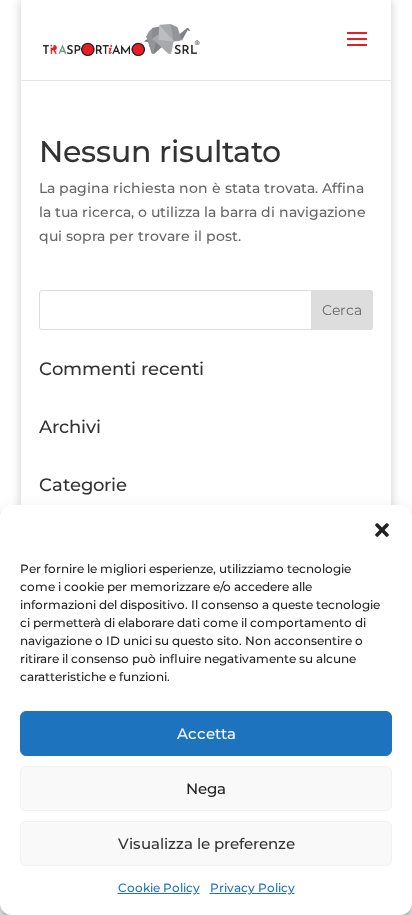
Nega (206, 788)
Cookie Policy (159, 887)
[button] (382, 530)
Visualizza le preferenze (206, 843)
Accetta (206, 733)
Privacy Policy (252, 887)
